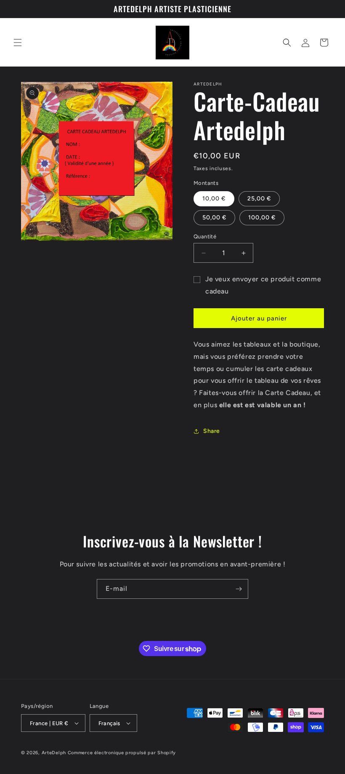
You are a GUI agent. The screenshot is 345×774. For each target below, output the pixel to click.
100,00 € (262, 217)
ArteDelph (54, 752)
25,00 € (259, 198)
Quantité (205, 236)
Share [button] (211, 431)
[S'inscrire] (238, 589)
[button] (17, 42)
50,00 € (214, 217)
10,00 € (214, 198)
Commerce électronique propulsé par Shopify (122, 752)
